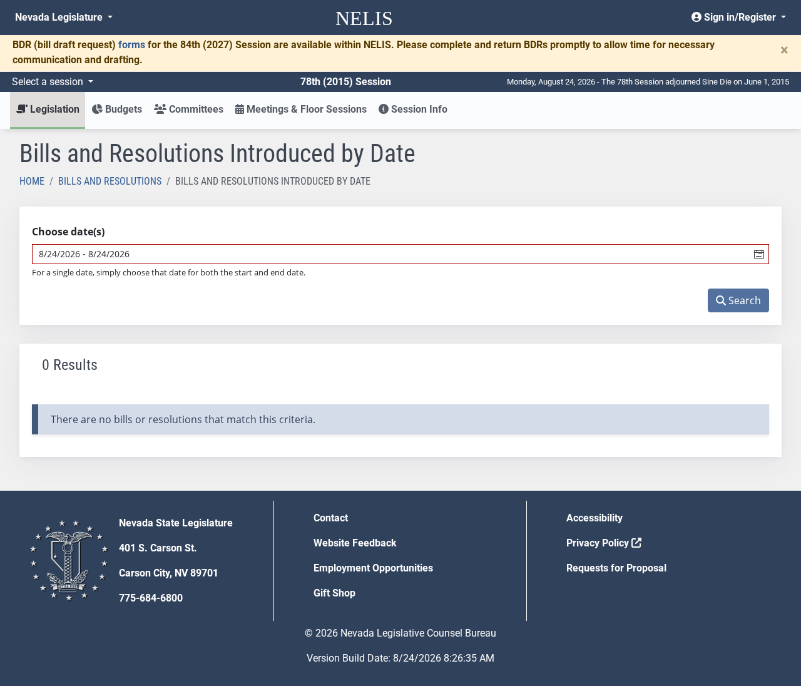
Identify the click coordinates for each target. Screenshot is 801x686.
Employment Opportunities (373, 568)
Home (31, 181)
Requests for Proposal (616, 568)
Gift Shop (334, 593)
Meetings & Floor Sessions (305, 109)
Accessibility (594, 518)
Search (743, 300)
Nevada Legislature (60, 17)
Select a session (49, 82)
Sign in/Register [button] (740, 17)
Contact (331, 518)
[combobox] (391, 254)
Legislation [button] (53, 109)
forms (131, 45)
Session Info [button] (418, 109)
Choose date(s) (68, 231)
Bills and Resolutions (109, 181)
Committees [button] (194, 109)
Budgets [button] (122, 109)
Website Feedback (355, 543)
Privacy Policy (598, 543)
